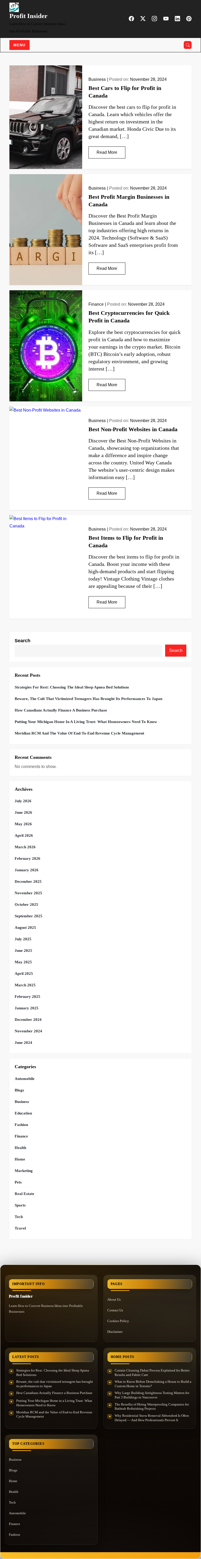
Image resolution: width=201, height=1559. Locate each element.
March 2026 (25, 847)
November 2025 (28, 893)
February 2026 (27, 858)
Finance (96, 304)
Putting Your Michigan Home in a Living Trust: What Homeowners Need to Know (86, 722)
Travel (20, 1228)
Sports (20, 1205)
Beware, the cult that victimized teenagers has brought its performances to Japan (88, 699)
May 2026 (23, 824)
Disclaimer (114, 1332)
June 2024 (23, 1042)
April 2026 (24, 835)
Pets (18, 1182)
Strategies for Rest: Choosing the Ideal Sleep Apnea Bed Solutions (72, 687)
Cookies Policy (118, 1321)
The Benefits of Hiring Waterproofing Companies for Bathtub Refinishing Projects (152, 1406)
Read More (107, 152)
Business (97, 79)
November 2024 (28, 1031)
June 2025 (23, 950)
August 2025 (25, 927)
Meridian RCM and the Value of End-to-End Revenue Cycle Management (79, 733)
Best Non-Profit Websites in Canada (132, 429)
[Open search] (188, 45)
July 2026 (23, 801)
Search (22, 640)
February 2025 (27, 996)
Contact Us (115, 1310)
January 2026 (26, 870)
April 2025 (24, 973)
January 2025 (26, 1008)
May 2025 (23, 962)
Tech (19, 1217)
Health (20, 1148)
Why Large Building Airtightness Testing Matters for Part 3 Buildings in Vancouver (152, 1395)
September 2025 (28, 916)
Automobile (25, 1079)
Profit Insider (28, 15)
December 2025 (28, 881)
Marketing (24, 1171)
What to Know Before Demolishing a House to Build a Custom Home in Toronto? (153, 1384)
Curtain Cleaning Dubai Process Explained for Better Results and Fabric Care (152, 1372)
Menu (19, 45)
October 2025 (26, 904)
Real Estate (24, 1194)
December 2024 (28, 1019)
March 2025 (25, 985)
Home (20, 1159)
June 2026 (23, 812)
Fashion (21, 1125)
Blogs (19, 1090)
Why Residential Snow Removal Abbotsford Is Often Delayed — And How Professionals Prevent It (152, 1418)
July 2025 (23, 939)
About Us (114, 1299)
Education (23, 1113)
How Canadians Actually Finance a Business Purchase (61, 710)
